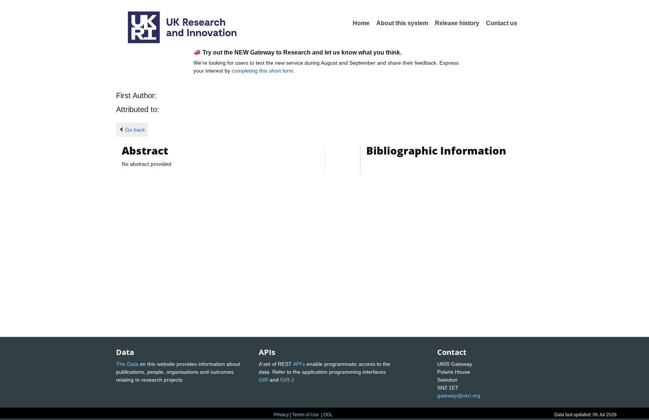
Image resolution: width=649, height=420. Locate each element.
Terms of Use (305, 414)
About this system (402, 23)
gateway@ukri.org (458, 396)
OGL (328, 414)
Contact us (501, 23)
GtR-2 (287, 380)
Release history (457, 23)
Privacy (281, 414)
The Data (127, 364)
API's (299, 364)
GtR (263, 380)
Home (361, 23)
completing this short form (262, 71)
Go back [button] (135, 130)
